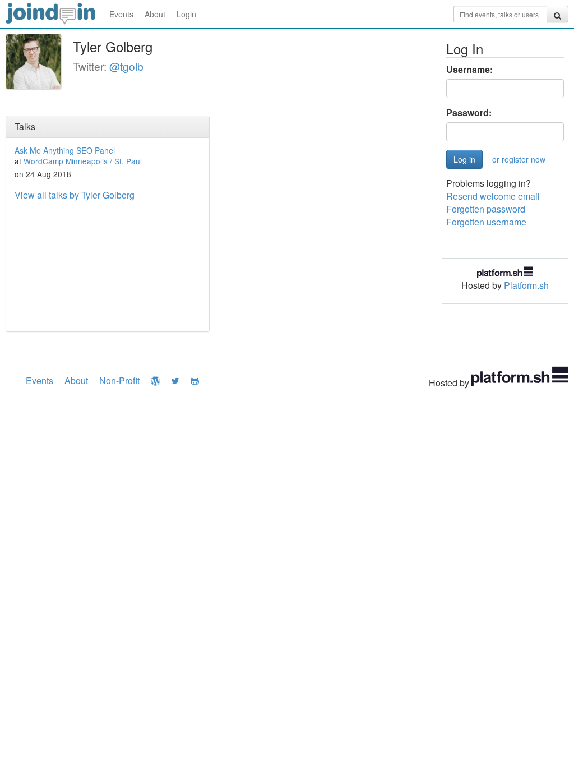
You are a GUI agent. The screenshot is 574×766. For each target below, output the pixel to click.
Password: (469, 113)
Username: (469, 69)
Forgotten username (486, 221)
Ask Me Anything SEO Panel (65, 150)
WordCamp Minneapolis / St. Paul (83, 161)
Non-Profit (119, 380)
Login (186, 14)
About (155, 14)
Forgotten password (485, 208)
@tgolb (126, 65)
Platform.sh (526, 285)
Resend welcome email (493, 196)
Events (121, 14)
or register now (518, 159)
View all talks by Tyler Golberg (75, 194)
